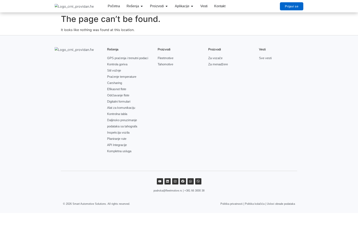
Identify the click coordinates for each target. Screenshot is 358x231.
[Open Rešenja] (141, 6)
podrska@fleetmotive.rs (168, 190)
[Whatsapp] (190, 181)
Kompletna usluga (119, 151)
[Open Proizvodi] (166, 6)
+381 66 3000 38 (194, 190)
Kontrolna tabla (117, 114)
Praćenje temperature (121, 76)
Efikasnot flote (116, 89)
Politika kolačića (255, 203)
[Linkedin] (167, 181)
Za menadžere (218, 64)
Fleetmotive (165, 58)
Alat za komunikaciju (121, 107)
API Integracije (117, 145)
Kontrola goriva (117, 64)
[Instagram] (175, 181)
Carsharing (114, 83)
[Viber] (198, 181)
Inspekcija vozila (118, 132)
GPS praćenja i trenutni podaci (127, 58)
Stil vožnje (114, 70)
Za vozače (215, 58)
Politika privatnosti (231, 203)
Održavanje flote (118, 95)
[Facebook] (183, 181)
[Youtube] (160, 181)
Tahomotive (165, 64)
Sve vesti (265, 58)
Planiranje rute (116, 138)
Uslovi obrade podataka (281, 203)
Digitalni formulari (118, 101)
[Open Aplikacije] (192, 6)
